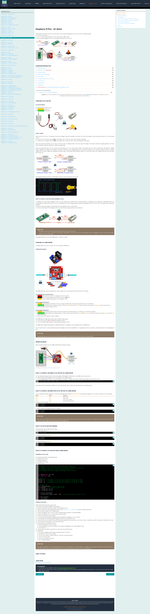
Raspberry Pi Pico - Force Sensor (7, 121)
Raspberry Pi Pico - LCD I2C (6, 67)
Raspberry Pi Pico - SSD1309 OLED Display (8, 73)
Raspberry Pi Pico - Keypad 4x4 (7, 83)
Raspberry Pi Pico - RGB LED (6, 22)
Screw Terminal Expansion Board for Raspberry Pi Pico (53, 87)
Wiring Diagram (121, 17)
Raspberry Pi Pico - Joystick (6, 61)
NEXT (110, 574)
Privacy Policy (80, 608)
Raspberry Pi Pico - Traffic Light (7, 23)
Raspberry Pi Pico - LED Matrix (6, 79)
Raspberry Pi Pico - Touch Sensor (7, 96)
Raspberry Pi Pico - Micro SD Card (7, 134)
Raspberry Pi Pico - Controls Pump (7, 108)
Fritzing (48, 367)
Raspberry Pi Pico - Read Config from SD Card (9, 138)
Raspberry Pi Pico (93, 3)
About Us (147, 3)
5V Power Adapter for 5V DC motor (46, 78)
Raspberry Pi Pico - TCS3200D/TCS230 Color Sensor (10, 111)
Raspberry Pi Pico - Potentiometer (7, 35)
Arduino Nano (28, 3)
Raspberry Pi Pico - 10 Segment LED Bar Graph (9, 24)
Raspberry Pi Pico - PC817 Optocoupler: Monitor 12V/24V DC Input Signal (14, 125)
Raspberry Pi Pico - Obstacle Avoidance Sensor (10, 132)
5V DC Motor (41, 76)
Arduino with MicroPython (106, 3)
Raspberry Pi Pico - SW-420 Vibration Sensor (9, 118)
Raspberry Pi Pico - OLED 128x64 (7, 70)
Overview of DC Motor (122, 14)
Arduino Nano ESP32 (47, 3)
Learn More (120, 26)
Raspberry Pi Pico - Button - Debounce (8, 28)
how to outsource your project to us (66, 568)
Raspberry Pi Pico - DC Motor (6, 37)
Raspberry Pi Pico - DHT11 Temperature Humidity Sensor (11, 88)
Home (2, 7)
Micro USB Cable (41, 72)
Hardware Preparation (122, 12)
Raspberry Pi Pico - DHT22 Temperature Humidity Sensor (11, 89)
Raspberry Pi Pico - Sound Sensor (7, 114)
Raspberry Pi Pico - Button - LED (7, 33)
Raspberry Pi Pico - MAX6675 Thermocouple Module (10, 94)
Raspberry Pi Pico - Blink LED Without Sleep (9, 17)
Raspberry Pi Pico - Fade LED (6, 20)
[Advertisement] (71, 18)
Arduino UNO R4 (17, 3)
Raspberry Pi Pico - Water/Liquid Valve (8, 106)
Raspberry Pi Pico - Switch (6, 30)
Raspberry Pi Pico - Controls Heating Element (9, 55)
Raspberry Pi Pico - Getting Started (7, 14)
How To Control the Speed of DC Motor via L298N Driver (128, 18)
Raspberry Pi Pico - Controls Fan (7, 53)
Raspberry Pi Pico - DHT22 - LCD (7, 92)
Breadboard (40, 85)
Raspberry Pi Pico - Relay (5, 52)
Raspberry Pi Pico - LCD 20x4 (6, 69)
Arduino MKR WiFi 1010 (135, 3)
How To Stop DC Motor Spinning (123, 21)
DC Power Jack (41, 80)
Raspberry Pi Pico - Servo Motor (7, 40)
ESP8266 (37, 3)
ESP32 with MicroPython (122, 3)
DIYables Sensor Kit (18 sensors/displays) (48, 92)
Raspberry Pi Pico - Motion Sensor (7, 50)
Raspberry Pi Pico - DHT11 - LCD (7, 91)
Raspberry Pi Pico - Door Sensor (7, 98)
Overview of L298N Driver (122, 15)
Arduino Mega (72, 3)
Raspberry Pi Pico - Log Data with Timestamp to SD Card (11, 137)
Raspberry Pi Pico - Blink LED (6, 16)
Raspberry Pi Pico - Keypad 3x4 (7, 81)
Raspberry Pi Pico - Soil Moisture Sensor (8, 65)
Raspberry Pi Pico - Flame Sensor (7, 123)
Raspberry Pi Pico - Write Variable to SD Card (9, 135)
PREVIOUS (40, 574)
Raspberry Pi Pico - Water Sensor (7, 105)
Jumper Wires (41, 83)
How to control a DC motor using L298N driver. (126, 23)
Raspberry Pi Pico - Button (6, 27)
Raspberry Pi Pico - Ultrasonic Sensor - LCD (9, 47)
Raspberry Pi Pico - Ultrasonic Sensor (8, 46)
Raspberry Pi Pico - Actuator (6, 57)
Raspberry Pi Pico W (42, 68)
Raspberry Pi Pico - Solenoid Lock (7, 101)
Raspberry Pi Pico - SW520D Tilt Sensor (8, 116)
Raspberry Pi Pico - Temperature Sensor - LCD (9, 87)
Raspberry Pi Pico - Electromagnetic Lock (8, 102)
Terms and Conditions (72, 608)
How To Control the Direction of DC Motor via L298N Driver (128, 20)
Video (119, 25)
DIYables (87, 95)
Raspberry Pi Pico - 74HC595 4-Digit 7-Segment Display (11, 75)
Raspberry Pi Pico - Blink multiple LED (8, 19)
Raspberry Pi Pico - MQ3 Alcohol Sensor (8, 129)
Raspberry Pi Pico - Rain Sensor (7, 109)
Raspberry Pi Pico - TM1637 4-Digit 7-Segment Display (11, 77)
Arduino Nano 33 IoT (60, 3)
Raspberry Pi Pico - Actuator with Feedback (9, 59)
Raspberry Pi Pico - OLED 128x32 (7, 71)
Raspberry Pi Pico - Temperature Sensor (8, 85)
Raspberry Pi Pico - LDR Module (7, 43)
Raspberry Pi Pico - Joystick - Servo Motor (9, 62)
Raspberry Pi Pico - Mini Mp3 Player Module (9, 142)
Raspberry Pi (82, 3)
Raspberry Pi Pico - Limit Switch (7, 31)
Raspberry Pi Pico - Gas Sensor (7, 128)
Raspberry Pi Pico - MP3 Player (6, 141)
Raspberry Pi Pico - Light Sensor (7, 42)
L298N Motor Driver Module (43, 74)
